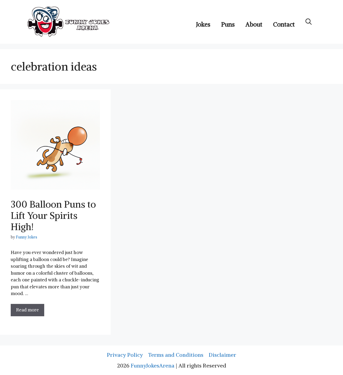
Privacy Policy (125, 354)
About (253, 24)
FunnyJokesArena (152, 365)
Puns (228, 24)
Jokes (203, 24)
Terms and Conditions (175, 354)
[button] (308, 22)
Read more (27, 310)
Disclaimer (222, 354)
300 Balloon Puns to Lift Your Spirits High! (53, 215)
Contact (284, 24)
